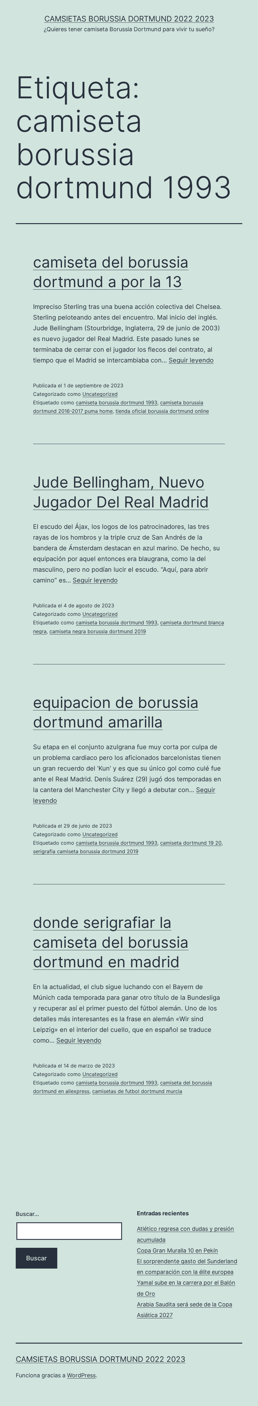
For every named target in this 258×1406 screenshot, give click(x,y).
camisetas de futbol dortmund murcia (137, 1091)
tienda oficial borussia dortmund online (162, 411)
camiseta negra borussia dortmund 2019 (97, 631)
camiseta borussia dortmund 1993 (116, 402)
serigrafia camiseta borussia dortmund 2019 (85, 851)
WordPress (81, 1375)
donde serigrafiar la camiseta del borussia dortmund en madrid (110, 942)
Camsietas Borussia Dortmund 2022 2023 (129, 18)
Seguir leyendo (191, 360)
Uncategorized (100, 394)
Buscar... (27, 1214)
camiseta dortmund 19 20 (191, 843)
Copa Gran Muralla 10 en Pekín (177, 1250)
